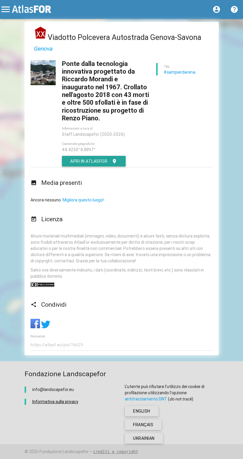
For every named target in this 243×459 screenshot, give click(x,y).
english (141, 411)
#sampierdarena (179, 72)
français (143, 424)
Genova (42, 48)
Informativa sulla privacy (55, 401)
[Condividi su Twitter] (45, 326)
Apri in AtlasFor (88, 161)
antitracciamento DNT (146, 399)
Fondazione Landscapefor (64, 451)
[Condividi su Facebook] (36, 326)
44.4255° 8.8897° (78, 149)
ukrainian (144, 438)
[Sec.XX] (40, 37)
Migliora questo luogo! (83, 200)
